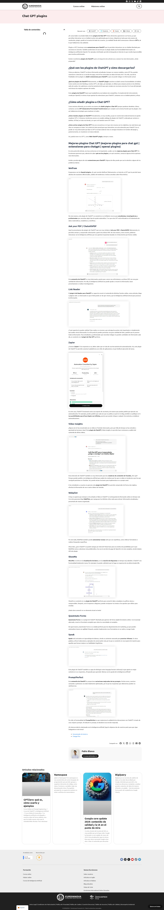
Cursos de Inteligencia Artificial (32, 880)
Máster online (27, 877)
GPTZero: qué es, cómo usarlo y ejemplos (33, 802)
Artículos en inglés (89, 877)
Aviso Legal (32, 904)
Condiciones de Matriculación (46, 904)
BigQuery (120, 774)
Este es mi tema (155, 906)
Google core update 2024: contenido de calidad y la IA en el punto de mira (96, 823)
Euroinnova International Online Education (96, 890)
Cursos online (78, 6)
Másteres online (98, 6)
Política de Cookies (75, 904)
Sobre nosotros (88, 874)
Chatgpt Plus (76, 736)
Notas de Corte (88, 887)
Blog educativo (88, 884)
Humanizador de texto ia (80, 734)
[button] (139, 6)
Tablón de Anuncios (101, 904)
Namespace (60, 774)
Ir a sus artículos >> (90, 756)
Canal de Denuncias (88, 904)
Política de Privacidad (62, 904)
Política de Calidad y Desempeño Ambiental (121, 904)
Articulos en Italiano (90, 880)
